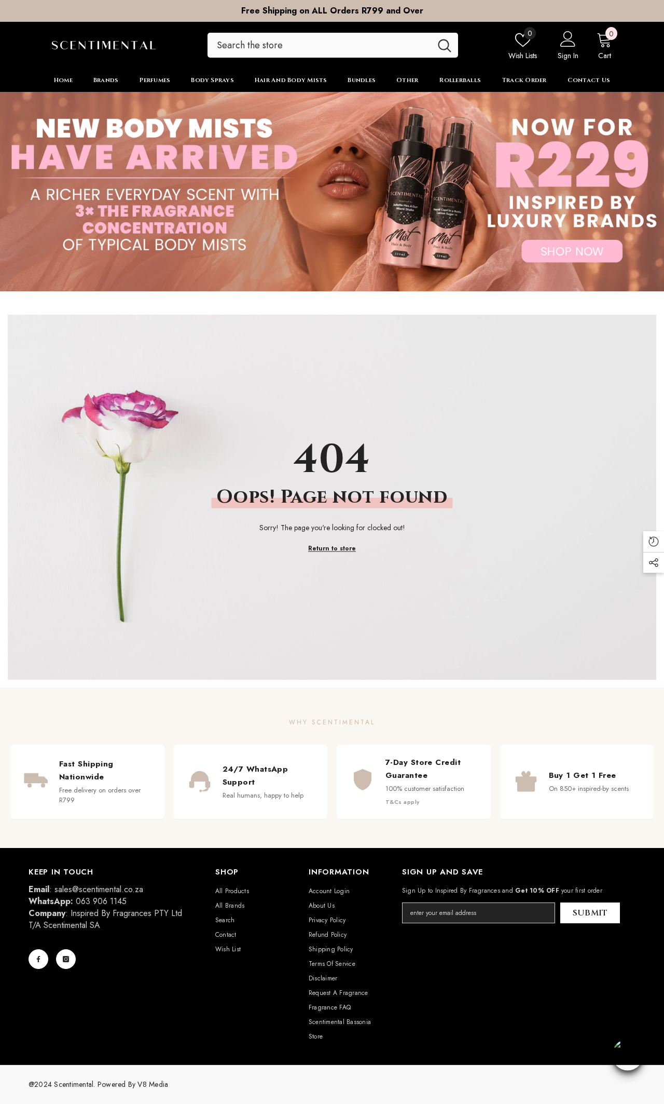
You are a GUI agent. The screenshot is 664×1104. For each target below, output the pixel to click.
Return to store (332, 548)
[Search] (333, 45)
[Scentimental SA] (332, 191)
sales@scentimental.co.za (98, 889)
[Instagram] (66, 959)
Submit (590, 913)
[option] (332, 11)
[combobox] (319, 45)
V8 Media (152, 1084)
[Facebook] (38, 959)
